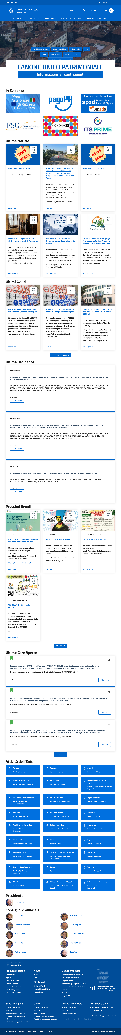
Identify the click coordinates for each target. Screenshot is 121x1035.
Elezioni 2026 (55, 54)
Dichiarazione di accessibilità (15, 1031)
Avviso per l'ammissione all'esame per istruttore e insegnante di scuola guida (22, 310)
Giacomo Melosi (75, 943)
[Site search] (111, 10)
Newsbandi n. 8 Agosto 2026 (19, 168)
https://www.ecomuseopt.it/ (20, 563)
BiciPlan (67, 54)
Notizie (36, 974)
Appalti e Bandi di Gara (40, 49)
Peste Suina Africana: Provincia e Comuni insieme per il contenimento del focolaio (60, 241)
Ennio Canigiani (75, 924)
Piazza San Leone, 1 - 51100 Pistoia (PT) (16, 1008)
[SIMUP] (60, 126)
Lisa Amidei (19, 915)
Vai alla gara (106, 680)
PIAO (44, 54)
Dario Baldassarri (76, 915)
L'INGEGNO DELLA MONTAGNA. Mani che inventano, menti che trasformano (23, 540)
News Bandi (65, 993)
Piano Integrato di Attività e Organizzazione (70, 979)
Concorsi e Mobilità (59, 49)
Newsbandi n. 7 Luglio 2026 (93, 168)
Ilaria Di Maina (20, 933)
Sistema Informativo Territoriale (72, 974)
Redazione (95, 1031)
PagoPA (8, 977)
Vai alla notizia (18, 400)
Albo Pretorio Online (12, 980)
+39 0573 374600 (70, 1013)
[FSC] (23, 126)
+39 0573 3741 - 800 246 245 (18, 1013)
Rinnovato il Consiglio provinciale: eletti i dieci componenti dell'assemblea (23, 239)
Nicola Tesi (73, 952)
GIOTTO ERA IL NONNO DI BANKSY (58, 539)
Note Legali (32, 1031)
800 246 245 (40, 1013)
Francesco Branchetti (22, 924)
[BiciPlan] (98, 103)
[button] (17, 18)
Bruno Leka (19, 943)
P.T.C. (86, 49)
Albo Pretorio (75, 49)
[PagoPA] (60, 103)
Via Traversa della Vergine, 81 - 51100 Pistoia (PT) (101, 1008)
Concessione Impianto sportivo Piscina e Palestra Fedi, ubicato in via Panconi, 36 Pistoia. (97, 311)
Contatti (50, 1031)
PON (77, 54)
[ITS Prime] (98, 126)
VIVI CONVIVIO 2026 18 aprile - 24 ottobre (20, 606)
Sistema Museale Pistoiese (42, 989)
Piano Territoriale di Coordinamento (73, 987)
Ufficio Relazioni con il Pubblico (46, 1019)
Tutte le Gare (60, 755)
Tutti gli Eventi (60, 646)
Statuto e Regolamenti (13, 990)
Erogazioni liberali (67, 996)
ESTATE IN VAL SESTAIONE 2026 (94, 539)
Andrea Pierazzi (20, 952)
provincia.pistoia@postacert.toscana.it (18, 1022)
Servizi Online (103, 2)
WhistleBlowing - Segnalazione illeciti (74, 984)
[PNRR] (23, 103)
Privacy (42, 1031)
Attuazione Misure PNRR (14, 993)
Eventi (36, 977)
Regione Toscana (12, 2)
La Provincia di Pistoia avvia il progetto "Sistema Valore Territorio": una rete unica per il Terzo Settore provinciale (97, 241)
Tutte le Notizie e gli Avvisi (60, 355)
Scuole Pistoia (38, 992)
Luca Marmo (19, 902)
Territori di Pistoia (39, 986)
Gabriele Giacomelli (77, 933)
